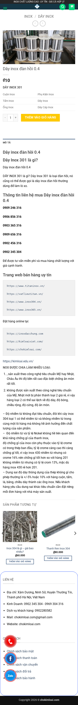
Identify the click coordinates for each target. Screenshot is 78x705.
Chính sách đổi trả (19, 671)
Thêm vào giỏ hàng (40, 117)
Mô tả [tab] (7, 142)
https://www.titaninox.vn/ (26, 286)
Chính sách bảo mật (20, 651)
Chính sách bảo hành (21, 678)
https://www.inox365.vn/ (24, 309)
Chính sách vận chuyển (22, 664)
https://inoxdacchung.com (25, 333)
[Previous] (3, 541)
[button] (5, 8)
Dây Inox (46, 16)
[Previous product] (43, 23)
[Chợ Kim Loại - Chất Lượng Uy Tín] (37, 7)
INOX (28, 16)
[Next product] (35, 23)
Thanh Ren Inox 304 (58, 548)
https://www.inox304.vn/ (24, 301)
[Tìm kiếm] (62, 7)
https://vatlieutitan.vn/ (25, 293)
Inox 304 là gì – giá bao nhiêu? (20, 550)
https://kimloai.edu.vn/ (18, 361)
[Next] (75, 541)
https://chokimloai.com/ (24, 349)
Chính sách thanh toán (22, 658)
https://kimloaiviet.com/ (25, 341)
